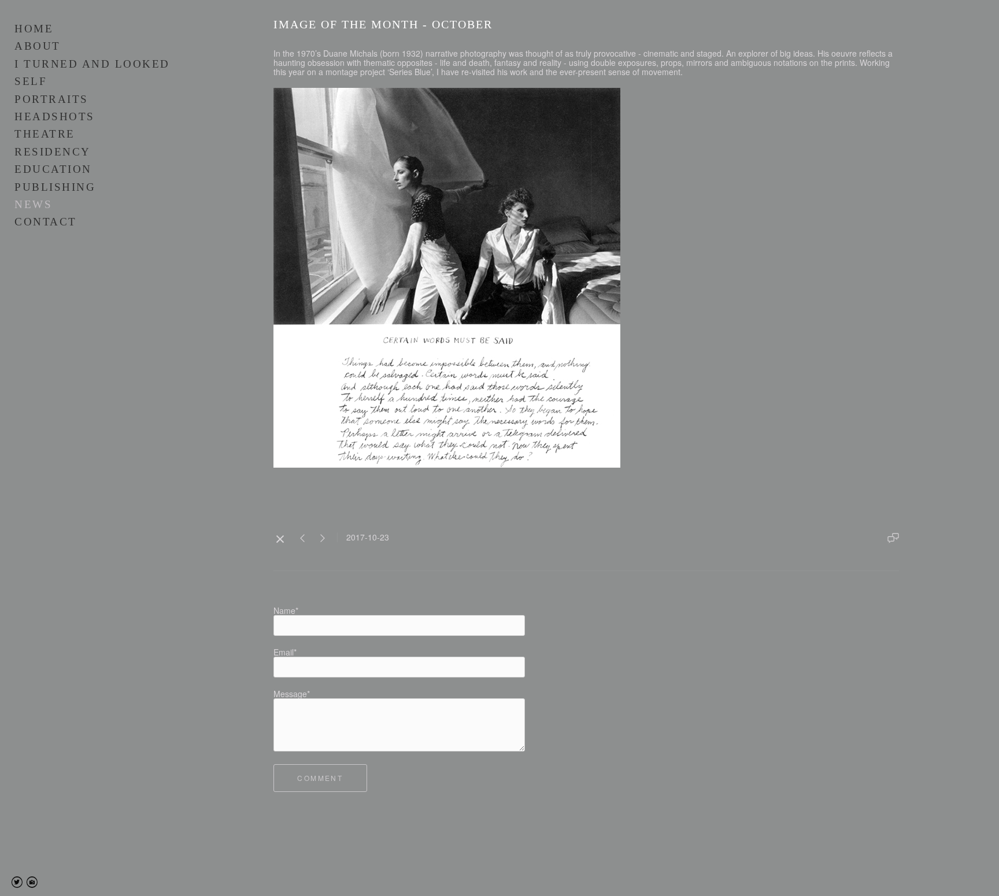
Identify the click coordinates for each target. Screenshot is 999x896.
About (37, 46)
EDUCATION (53, 169)
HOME (33, 29)
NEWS (33, 204)
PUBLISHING (54, 187)
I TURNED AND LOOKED (92, 64)
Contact (45, 222)
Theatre (44, 134)
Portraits (51, 99)
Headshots (54, 116)
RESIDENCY (52, 152)
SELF (30, 81)
